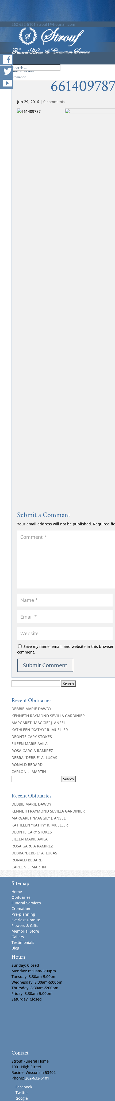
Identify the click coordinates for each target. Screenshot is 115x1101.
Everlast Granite (25, 919)
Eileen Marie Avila (29, 743)
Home (16, 891)
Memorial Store (25, 931)
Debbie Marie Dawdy (31, 708)
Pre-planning (23, 914)
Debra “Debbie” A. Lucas (34, 757)
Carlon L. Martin (28, 771)
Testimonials (22, 942)
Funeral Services (26, 902)
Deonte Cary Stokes (31, 736)
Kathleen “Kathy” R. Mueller (39, 729)
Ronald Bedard (27, 764)
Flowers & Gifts (24, 925)
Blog (15, 948)
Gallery (17, 936)
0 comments (54, 101)
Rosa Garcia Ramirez (32, 750)
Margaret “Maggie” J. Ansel (38, 722)
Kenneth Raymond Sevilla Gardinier (48, 715)
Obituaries (20, 897)
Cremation (20, 908)
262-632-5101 (23, 24)
